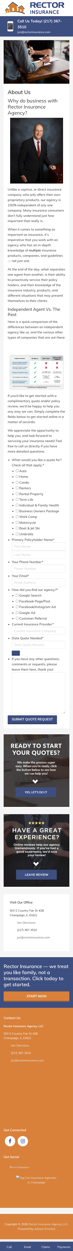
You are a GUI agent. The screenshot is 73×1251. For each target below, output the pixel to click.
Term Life (26, 500)
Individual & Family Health (39, 505)
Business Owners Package (39, 511)
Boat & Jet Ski (29, 528)
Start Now (37, 996)
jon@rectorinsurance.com (33, 32)
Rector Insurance (19, 1167)
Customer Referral (33, 618)
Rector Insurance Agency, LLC (48, 1224)
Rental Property (31, 494)
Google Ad (27, 613)
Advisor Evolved (44, 1229)
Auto (23, 471)
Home (23, 477)
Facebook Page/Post (34, 601)
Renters (25, 488)
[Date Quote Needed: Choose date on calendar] (16, 653)
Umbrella (26, 534)
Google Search (30, 595)
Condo (24, 482)
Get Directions (26, 922)
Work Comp (28, 517)
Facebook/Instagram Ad (37, 607)
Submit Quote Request (32, 719)
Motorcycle (27, 523)
